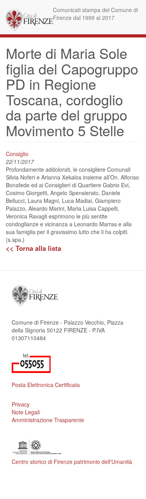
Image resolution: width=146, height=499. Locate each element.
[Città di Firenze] (29, 20)
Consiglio (17, 154)
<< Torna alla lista (33, 248)
